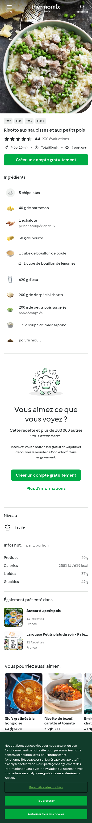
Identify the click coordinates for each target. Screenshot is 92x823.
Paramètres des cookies (46, 787)
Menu (9, 11)
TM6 (19, 121)
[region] (46, 777)
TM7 (8, 121)
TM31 (40, 121)
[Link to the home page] (46, 8)
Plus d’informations (46, 488)
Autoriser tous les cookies (46, 814)
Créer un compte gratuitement (46, 159)
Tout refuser (46, 800)
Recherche (82, 11)
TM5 (29, 121)
